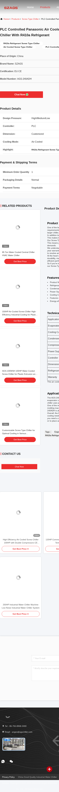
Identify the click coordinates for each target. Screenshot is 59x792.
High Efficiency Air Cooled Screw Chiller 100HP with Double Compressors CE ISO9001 (21, 541)
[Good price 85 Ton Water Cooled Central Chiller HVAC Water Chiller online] (20, 230)
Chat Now (19, 94)
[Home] (11, 7)
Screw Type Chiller (30, 19)
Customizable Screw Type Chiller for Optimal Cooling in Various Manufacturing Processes (18, 433)
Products (45, 7)
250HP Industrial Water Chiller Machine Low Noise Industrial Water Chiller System (21, 606)
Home (30, 7)
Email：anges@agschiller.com (18, 732)
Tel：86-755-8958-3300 (15, 726)
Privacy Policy (8, 777)
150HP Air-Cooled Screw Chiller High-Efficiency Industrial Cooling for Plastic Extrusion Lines (19, 314)
